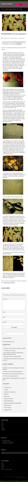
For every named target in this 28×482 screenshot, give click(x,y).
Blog (2, 425)
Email (4, 317)
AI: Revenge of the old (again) (9, 350)
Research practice (7, 405)
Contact (2, 428)
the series (18, 44)
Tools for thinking (7, 407)
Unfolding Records (7, 409)
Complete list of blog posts (8, 443)
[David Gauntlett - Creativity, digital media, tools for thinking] (7, 4)
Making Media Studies (8, 400)
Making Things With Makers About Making (13, 9)
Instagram (3, 429)
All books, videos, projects (6, 469)
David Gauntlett (14, 38)
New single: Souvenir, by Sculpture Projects (12, 356)
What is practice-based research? (15, 371)
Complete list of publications (8, 441)
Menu (21, 4)
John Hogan (5, 371)
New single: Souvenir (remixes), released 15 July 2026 (14, 348)
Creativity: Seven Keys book (10, 392)
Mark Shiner (5, 368)
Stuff (2, 427)
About (2, 424)
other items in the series (9, 282)
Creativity (6, 389)
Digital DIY (6, 394)
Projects (3, 466)
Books (2, 463)
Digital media (6, 396)
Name (4, 312)
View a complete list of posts (8, 341)
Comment (5, 299)
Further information (6, 440)
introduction (19, 42)
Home (2, 9)
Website (4, 322)
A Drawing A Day (7, 387)
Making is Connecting (8, 398)
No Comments (22, 38)
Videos (2, 465)
